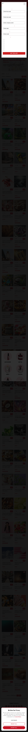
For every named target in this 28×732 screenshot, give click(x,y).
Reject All (14, 723)
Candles (7, 39)
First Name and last (7, 9)
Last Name (5, 14)
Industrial (7, 50)
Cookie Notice (18, 716)
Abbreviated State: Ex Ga (9, 26)
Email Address (6, 31)
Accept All (14, 727)
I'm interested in (7, 37)
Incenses (7, 45)
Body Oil (7, 43)
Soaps (6, 41)
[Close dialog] (24, 4)
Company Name (6, 20)
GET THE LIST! (14, 53)
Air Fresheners (8, 48)
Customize (14, 720)
